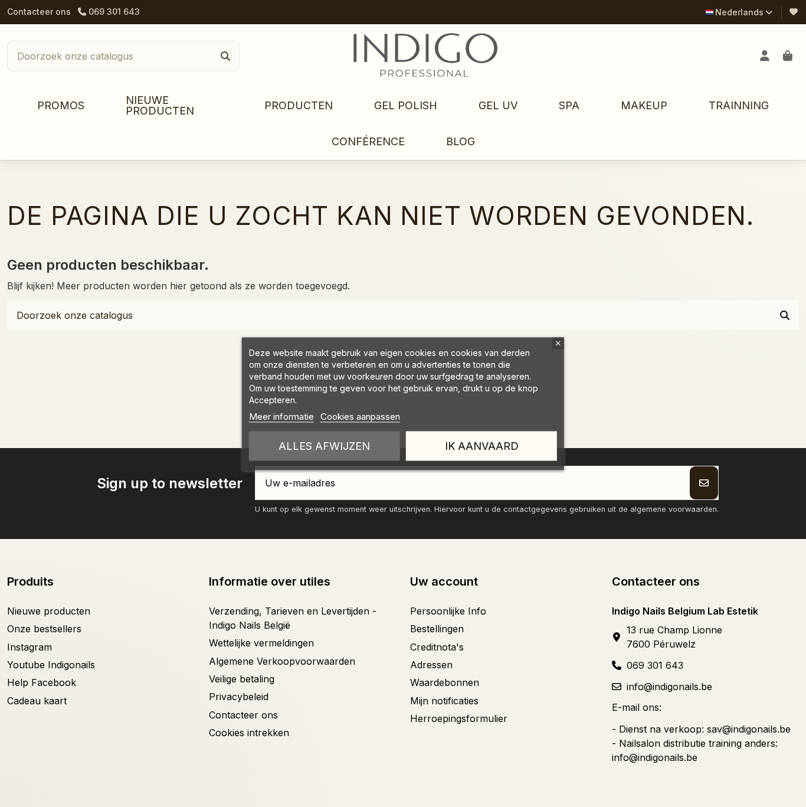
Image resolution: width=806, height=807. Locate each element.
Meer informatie (281, 416)
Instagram (29, 647)
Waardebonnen (444, 682)
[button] (298, 106)
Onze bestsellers (44, 629)
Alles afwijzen (324, 445)
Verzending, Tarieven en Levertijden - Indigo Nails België (292, 618)
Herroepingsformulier (458, 718)
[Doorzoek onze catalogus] (225, 56)
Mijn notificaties (444, 701)
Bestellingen (437, 629)
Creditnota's (437, 647)
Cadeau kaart (37, 701)
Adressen (431, 665)
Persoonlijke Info (448, 611)
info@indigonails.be (669, 686)
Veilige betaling (241, 679)
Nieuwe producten (48, 611)
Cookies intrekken (249, 733)
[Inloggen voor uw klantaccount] (765, 56)
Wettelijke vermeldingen (261, 643)
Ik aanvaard (482, 445)
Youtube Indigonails (51, 665)
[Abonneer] (704, 482)
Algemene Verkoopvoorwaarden (282, 661)
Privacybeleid (238, 697)
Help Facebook (41, 682)
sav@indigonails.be (749, 729)
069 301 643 (655, 665)
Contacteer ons (39, 11)
